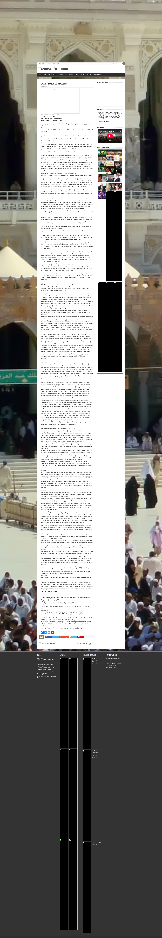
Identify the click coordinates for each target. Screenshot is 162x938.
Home (39, 63)
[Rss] (113, 64)
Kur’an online (56, 63)
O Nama (44, 63)
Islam (49, 74)
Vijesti (44, 74)
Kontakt (49, 63)
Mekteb (55, 74)
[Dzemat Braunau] (53, 69)
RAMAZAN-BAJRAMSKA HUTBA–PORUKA (95, 753)
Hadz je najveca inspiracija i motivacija (84, 643)
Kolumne (89, 74)
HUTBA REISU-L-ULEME (48, 642)
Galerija (77, 74)
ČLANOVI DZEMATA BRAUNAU (66, 74)
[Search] (124, 63)
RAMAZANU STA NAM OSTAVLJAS (95, 660)
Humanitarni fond (97, 74)
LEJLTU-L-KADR (96, 842)
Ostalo (82, 74)
